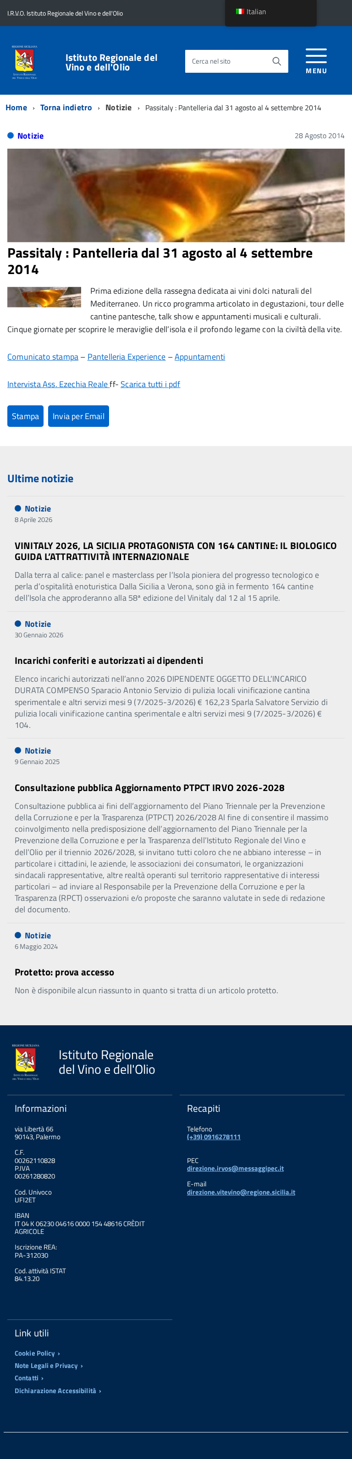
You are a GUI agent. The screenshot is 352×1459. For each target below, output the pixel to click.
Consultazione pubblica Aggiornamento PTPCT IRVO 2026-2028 (150, 787)
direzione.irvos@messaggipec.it (235, 1168)
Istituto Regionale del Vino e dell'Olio (112, 62)
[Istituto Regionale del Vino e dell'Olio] (24, 61)
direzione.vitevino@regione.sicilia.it (241, 1192)
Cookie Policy (35, 1353)
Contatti (26, 1378)
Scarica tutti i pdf (150, 384)
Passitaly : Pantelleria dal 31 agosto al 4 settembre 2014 (160, 261)
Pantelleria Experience (127, 356)
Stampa (25, 416)
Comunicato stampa (42, 356)
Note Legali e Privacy (46, 1365)
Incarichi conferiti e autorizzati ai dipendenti (109, 660)
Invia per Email (78, 416)
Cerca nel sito (211, 61)
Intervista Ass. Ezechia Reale (58, 384)
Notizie (30, 135)
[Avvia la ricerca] (276, 61)
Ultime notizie (40, 478)
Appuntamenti (200, 356)
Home (16, 107)
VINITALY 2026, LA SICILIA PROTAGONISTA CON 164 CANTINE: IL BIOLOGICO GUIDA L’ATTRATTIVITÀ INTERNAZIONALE (176, 551)
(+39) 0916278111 (214, 1136)
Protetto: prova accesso (64, 971)
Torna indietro (66, 107)
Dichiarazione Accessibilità (55, 1390)
